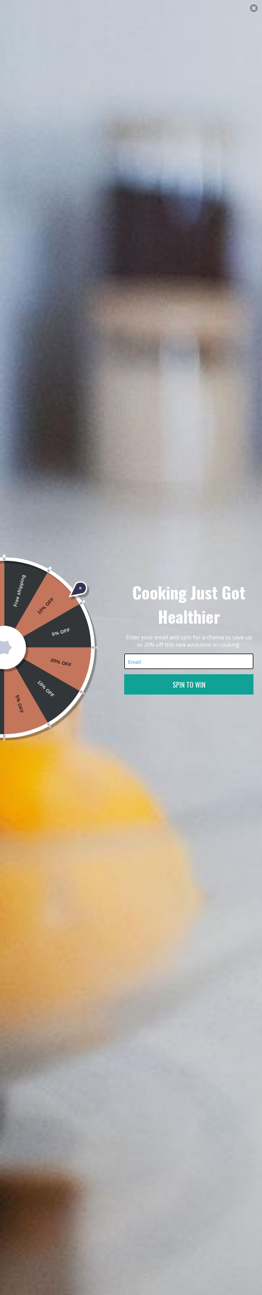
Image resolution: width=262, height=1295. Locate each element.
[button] (254, 8)
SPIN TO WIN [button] (189, 685)
